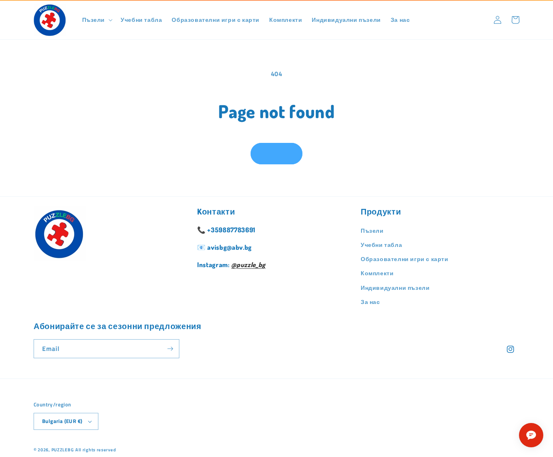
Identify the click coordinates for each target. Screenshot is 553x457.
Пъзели (372, 230)
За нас (370, 302)
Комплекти (377, 273)
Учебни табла (381, 244)
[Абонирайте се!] (170, 348)
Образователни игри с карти (405, 259)
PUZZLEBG (62, 449)
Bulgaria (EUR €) (62, 421)
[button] (96, 19)
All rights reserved (95, 449)
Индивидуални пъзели (395, 287)
